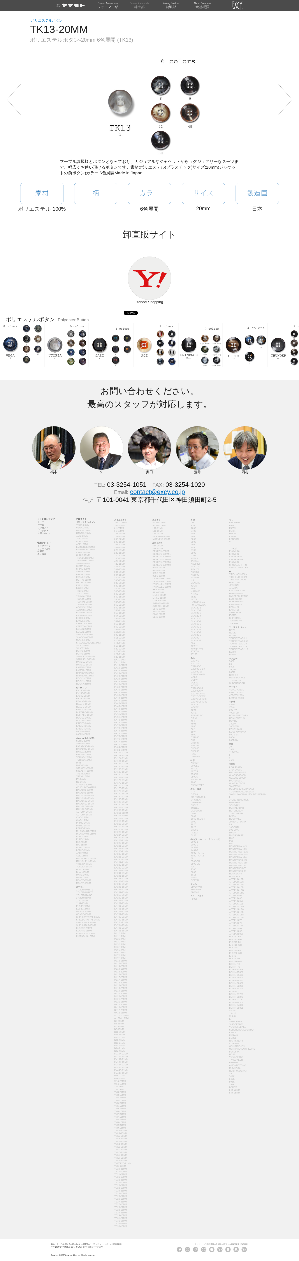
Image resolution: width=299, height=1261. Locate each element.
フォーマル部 (103, 1244)
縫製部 (118, 1244)
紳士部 (112, 1244)
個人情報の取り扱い (215, 1244)
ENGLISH (244, 1244)
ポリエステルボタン (47, 20)
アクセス (227, 1244)
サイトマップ (200, 1244)
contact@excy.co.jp (157, 491)
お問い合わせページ (91, 1247)
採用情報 (235, 1244)
